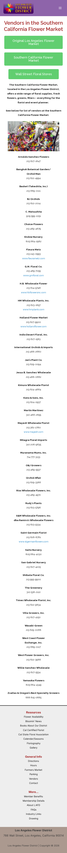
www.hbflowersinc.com (33, 292)
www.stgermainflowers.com (33, 541)
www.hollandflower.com (33, 326)
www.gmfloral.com (33, 275)
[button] (33, 42)
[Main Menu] (60, 8)
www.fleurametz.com (33, 258)
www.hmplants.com (33, 309)
